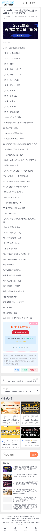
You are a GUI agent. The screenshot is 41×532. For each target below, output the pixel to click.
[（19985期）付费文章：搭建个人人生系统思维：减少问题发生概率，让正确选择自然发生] (7, 492)
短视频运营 (15, 417)
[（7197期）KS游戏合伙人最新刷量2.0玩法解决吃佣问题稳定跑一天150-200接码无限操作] (10, 432)
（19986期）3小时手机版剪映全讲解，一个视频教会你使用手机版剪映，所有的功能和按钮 (24, 499)
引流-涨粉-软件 (34, 417)
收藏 (25, 370)
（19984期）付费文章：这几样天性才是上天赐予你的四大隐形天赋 (25, 475)
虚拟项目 (35, 440)
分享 (18, 370)
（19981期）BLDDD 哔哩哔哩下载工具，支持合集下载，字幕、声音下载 (25, 483)
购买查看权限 (21, 332)
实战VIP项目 (18, 16)
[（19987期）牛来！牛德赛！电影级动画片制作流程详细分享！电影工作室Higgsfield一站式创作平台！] (7, 507)
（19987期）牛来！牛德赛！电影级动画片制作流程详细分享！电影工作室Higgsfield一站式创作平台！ (25, 507)
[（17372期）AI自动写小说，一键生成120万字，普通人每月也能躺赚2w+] (30, 432)
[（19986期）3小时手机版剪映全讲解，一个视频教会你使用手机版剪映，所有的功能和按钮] (7, 499)
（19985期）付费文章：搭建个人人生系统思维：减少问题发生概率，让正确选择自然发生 (25, 491)
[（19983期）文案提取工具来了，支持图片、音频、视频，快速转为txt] (7, 469)
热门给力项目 (26, 16)
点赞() (34, 370)
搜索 (34, 454)
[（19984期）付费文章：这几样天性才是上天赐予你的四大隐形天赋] (7, 477)
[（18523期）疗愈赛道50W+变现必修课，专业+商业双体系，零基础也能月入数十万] (10, 408)
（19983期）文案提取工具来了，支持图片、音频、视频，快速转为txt (25, 468)
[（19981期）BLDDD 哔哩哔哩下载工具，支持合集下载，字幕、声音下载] (7, 484)
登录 (33, 3)
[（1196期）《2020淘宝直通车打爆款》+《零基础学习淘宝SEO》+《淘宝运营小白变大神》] (30, 408)
